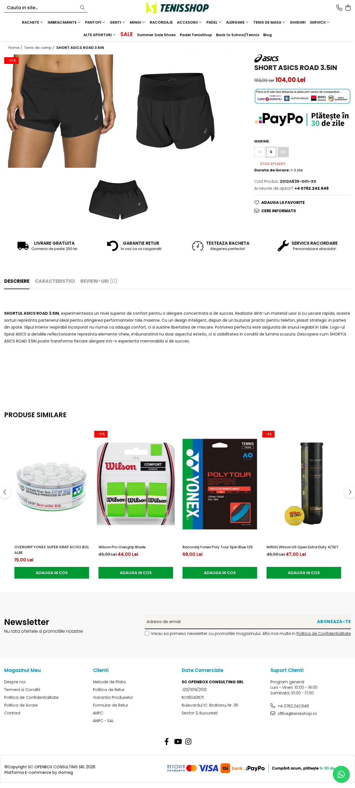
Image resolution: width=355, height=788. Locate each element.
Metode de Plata (109, 682)
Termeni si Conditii (22, 689)
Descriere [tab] (16, 281)
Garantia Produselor (113, 697)
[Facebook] (167, 742)
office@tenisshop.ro (297, 713)
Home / (15, 47)
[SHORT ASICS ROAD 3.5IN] (61, 111)
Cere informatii (278, 211)
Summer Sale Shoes (156, 34)
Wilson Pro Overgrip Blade (122, 547)
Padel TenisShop (196, 34)
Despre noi (15, 682)
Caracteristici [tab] (55, 281)
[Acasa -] (177, 8)
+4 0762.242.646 (293, 706)
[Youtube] (177, 742)
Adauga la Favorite (283, 202)
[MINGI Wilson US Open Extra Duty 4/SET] (303, 484)
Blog (267, 34)
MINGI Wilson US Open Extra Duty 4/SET (302, 547)
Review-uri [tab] (98, 281)
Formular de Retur (110, 705)
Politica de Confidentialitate (323, 633)
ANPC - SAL (103, 721)
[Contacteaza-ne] (339, 8)
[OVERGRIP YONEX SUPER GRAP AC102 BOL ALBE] (51, 484)
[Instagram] (188, 742)
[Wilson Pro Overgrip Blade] (135, 484)
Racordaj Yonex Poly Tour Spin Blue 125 (217, 547)
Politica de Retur (109, 689)
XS (283, 151)
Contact (12, 713)
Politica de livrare (21, 705)
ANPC (98, 713)
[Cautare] (82, 7)
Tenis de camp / (39, 47)
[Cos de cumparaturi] (348, 8)
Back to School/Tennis (237, 34)
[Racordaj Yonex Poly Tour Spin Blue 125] (219, 484)
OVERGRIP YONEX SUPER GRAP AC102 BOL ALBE (51, 549)
